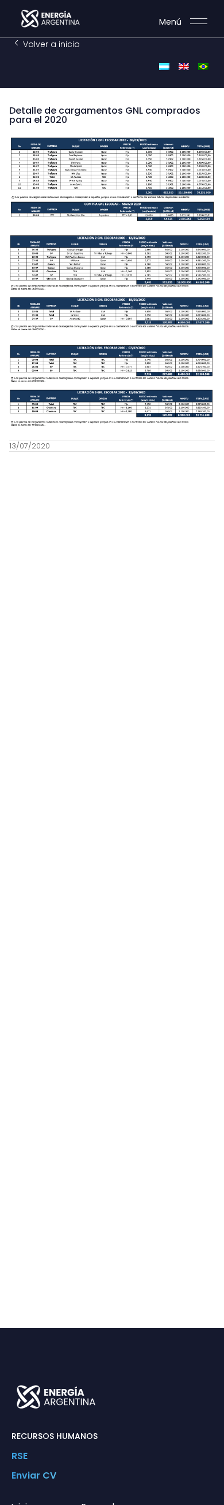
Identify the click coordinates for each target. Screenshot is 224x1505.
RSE (19, 1456)
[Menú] (198, 21)
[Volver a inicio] (16, 43)
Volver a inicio (51, 44)
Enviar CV (33, 1475)
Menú (170, 22)
